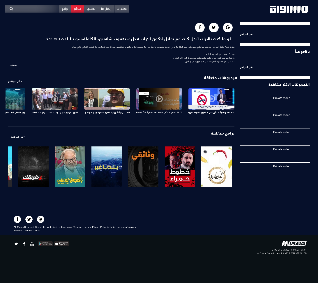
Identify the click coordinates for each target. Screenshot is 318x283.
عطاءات (122, 9)
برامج (65, 9)
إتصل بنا (106, 9)
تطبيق (91, 9)
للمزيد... (13, 65)
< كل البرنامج (15, 81)
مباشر (77, 9)
